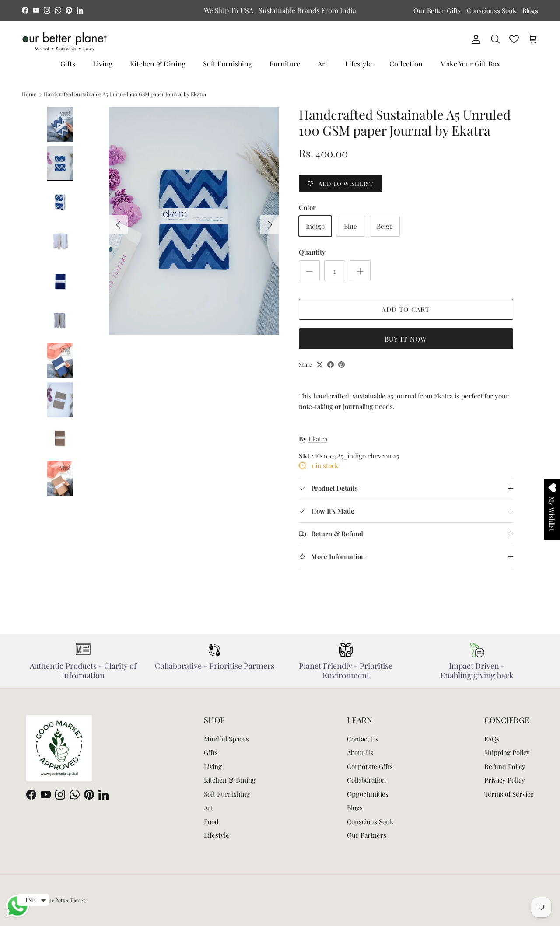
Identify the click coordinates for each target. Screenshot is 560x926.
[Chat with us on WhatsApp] (17, 916)
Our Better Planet (65, 900)
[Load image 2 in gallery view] (194, 221)
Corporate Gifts (370, 766)
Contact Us (362, 738)
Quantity (312, 252)
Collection (406, 63)
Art (323, 63)
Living (102, 63)
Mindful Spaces (226, 738)
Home (29, 94)
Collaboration (366, 780)
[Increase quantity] (360, 270)
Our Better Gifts (437, 10)
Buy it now (406, 339)
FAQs (492, 738)
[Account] (474, 39)
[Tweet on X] (319, 364)
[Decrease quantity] (309, 270)
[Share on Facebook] (330, 364)
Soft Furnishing (227, 63)
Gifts (67, 63)
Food (211, 821)
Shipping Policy (507, 752)
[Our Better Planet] (64, 41)
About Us (360, 752)
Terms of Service (509, 794)
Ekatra (317, 438)
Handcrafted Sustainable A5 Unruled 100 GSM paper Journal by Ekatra (125, 94)
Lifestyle (358, 63)
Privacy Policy (504, 780)
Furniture (285, 63)
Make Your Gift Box (470, 63)
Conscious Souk (370, 821)
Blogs (530, 10)
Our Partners (366, 835)
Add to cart (406, 309)
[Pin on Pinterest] (341, 364)
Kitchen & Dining (158, 63)
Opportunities (367, 794)
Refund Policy (504, 766)
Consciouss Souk (491, 10)
